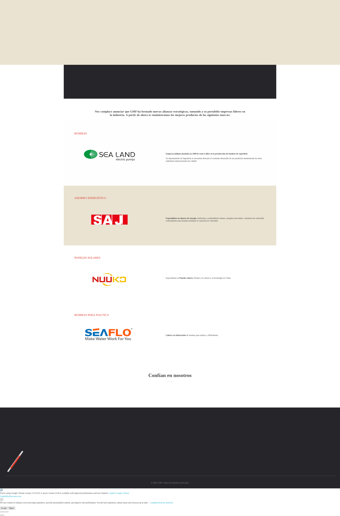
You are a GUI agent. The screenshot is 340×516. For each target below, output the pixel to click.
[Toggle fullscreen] (5, 511)
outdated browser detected (162, 503)
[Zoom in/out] (7, 511)
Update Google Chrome (119, 493)
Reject (11, 508)
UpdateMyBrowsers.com (10, 496)
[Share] (3, 511)
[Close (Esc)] (1, 511)
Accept (4, 508)
